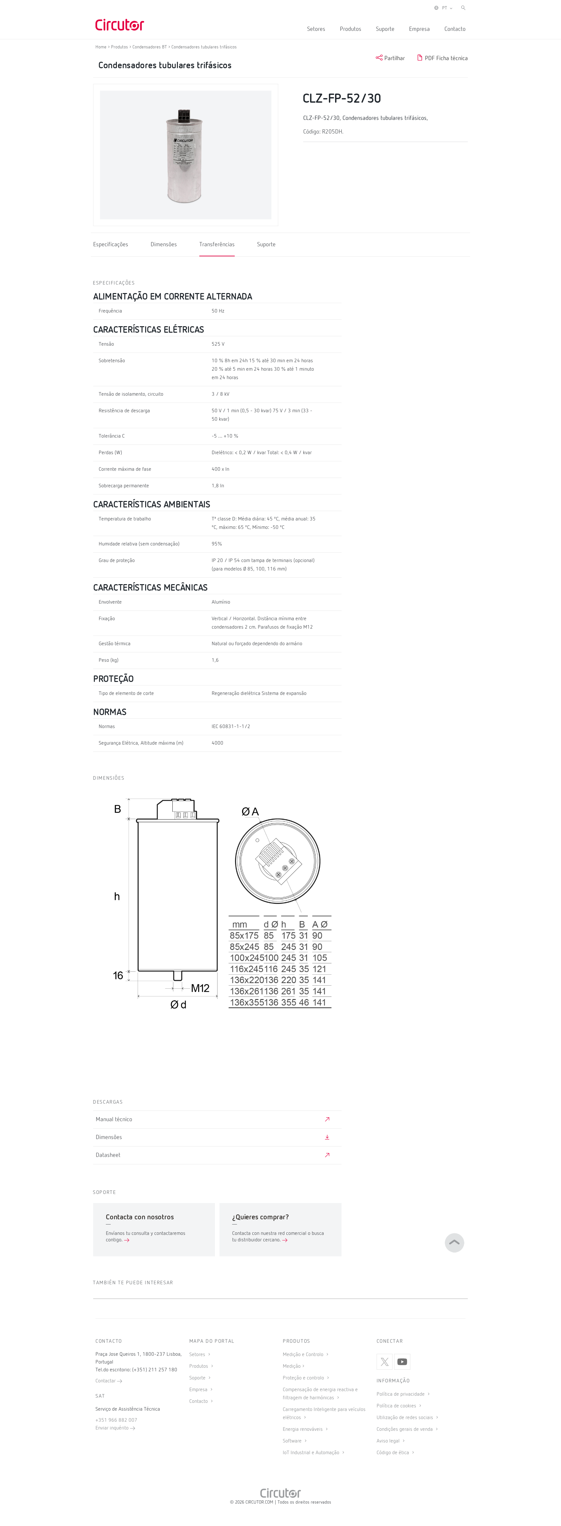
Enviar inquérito (112, 1428)
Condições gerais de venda (405, 1429)
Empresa (419, 29)
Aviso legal (389, 1441)
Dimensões (164, 245)
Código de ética (393, 1452)
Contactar (106, 1381)
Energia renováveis (303, 1429)
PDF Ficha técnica (445, 58)
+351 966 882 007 (116, 1420)
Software (293, 1441)
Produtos (350, 29)
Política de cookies (397, 1406)
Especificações (110, 245)
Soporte (198, 1378)
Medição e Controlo (304, 1354)
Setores (316, 29)
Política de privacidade (401, 1394)
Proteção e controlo (304, 1378)
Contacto (455, 29)
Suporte (385, 29)
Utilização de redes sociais (405, 1417)
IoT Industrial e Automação (312, 1452)
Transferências (217, 245)
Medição (292, 1366)
